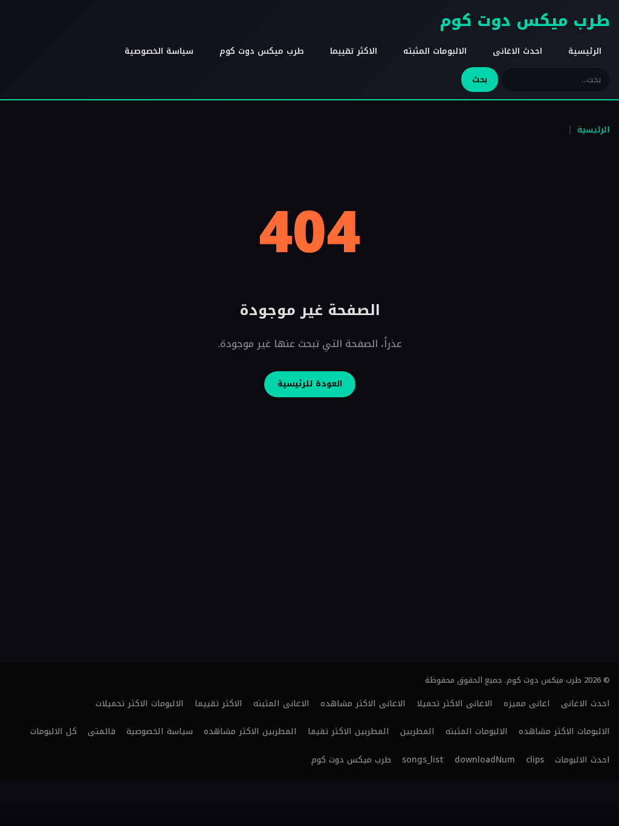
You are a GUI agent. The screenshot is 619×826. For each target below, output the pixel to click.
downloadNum (485, 759)
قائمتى (101, 731)
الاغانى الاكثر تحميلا (454, 703)
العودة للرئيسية (309, 383)
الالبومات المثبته (435, 51)
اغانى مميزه (527, 703)
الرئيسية (584, 51)
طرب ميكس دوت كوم (524, 21)
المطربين (417, 731)
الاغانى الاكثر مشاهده (363, 703)
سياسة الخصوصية (159, 51)
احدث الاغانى (517, 51)
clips (535, 759)
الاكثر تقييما (353, 51)
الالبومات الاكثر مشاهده (564, 731)
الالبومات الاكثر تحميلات (140, 703)
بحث (479, 79)
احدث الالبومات (582, 759)
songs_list (423, 759)
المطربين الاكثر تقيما (348, 731)
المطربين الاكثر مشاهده (250, 731)
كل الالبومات (53, 731)
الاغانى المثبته (281, 703)
